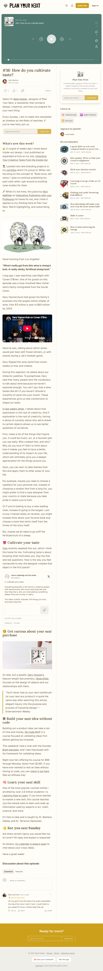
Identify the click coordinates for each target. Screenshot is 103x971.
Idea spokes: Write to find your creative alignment (85, 159)
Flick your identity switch (83, 169)
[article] (80, 149)
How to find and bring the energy (82, 228)
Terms (56, 953)
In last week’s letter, (14, 408)
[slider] (51, 60)
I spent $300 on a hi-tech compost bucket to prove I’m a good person (85, 147)
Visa (5, 548)
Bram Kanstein (11, 749)
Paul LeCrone (13, 894)
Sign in (95, 5)
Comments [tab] (8, 871)
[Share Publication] (72, 5)
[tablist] (13, 871)
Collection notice (68, 953)
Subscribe (82, 5)
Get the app (64, 959)
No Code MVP (32, 732)
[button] (33, 39)
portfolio (11, 170)
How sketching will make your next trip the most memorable (85, 205)
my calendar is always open (31, 844)
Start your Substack (45, 959)
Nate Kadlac (13, 80)
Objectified (42, 678)
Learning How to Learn (15, 795)
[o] (64, 149)
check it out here (39, 771)
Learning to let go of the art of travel (85, 182)
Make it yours (77, 215)
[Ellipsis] (51, 895)
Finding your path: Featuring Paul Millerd (84, 193)
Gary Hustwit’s (36, 674)
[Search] (66, 5)
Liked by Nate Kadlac (17, 898)
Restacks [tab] (19, 871)
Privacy (50, 953)
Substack (39, 965)
